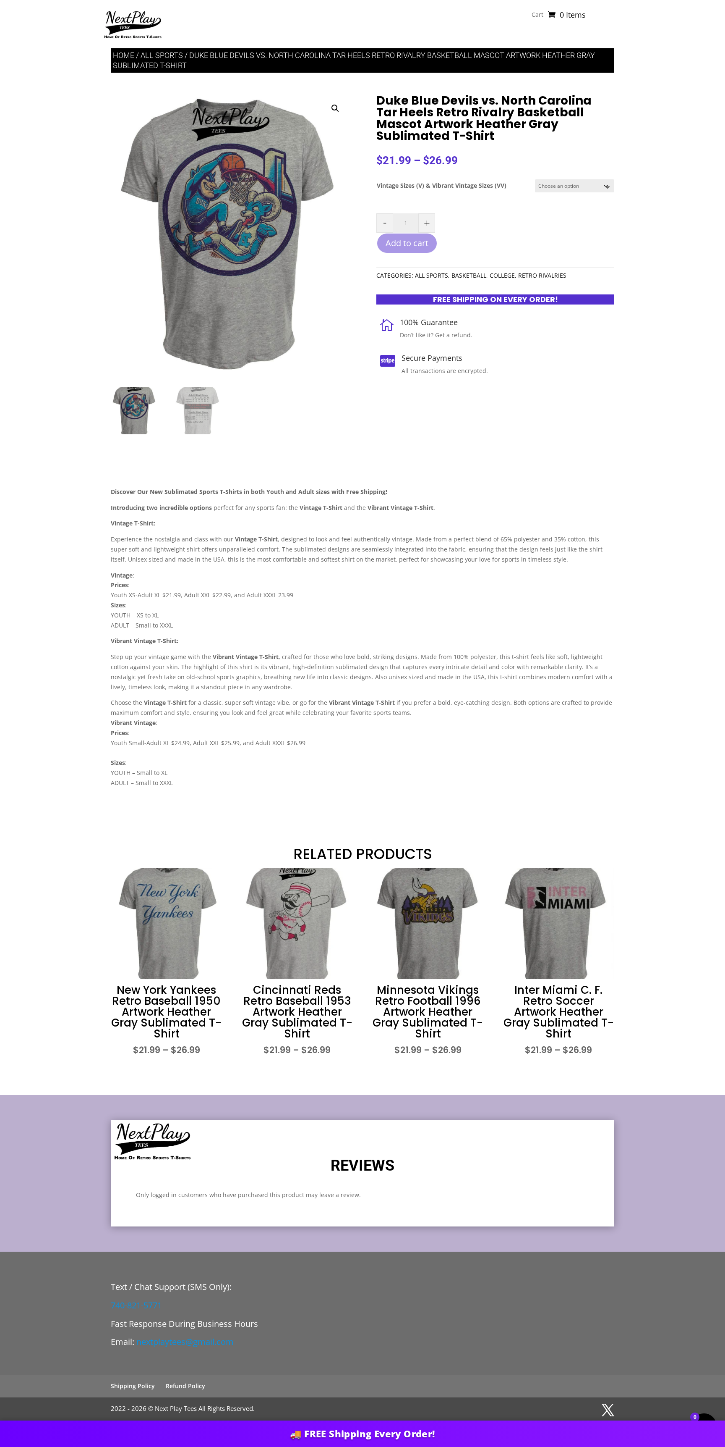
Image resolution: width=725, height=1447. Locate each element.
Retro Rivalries (542, 275)
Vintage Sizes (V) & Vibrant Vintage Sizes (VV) (441, 185)
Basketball (468, 275)
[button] (335, 108)
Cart (537, 15)
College (502, 275)
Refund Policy (185, 1386)
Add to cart (407, 243)
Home (123, 55)
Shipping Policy (133, 1386)
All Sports (162, 55)
